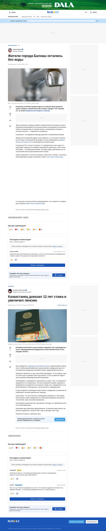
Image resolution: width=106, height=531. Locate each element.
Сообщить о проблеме (76, 521)
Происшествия (13, 16)
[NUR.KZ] (53, 12)
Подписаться (60, 419)
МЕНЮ (13, 12)
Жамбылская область (14, 435)
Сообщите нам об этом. (41, 209)
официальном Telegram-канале (39, 366)
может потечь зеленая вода (35, 203)
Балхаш (26, 217)
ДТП (38, 16)
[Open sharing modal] (10, 120)
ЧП (34, 16)
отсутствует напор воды (54, 157)
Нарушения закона (27, 16)
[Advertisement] (53, 33)
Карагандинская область (15, 217)
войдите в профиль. (57, 246)
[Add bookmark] (10, 126)
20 (12, 448)
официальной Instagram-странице (37, 111)
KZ (86, 12)
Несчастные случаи (46, 16)
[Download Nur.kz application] (53, 5)
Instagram (60, 275)
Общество (11, 286)
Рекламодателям (92, 521)
